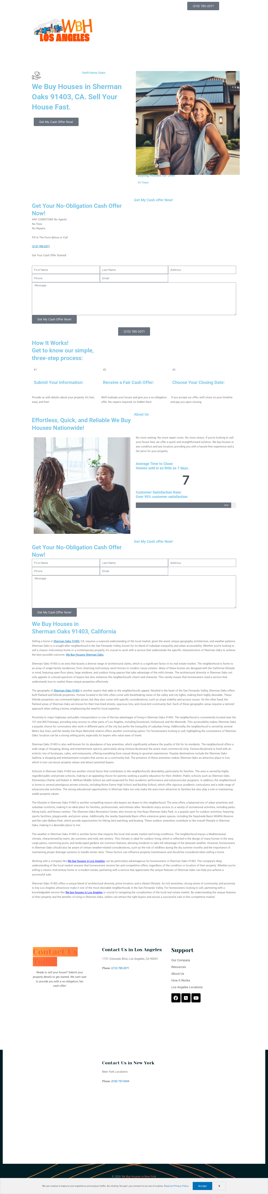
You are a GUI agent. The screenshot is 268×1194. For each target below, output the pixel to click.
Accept (202, 1185)
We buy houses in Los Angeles (86, 861)
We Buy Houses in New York (139, 1176)
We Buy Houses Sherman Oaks (85, 654)
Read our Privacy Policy (176, 1186)
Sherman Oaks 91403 (66, 641)
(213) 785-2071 (41, 246)
